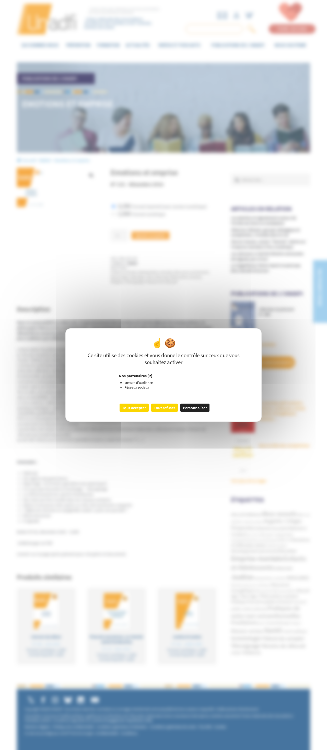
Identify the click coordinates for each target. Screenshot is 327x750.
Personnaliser (195, 407)
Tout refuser (164, 407)
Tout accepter (134, 407)
